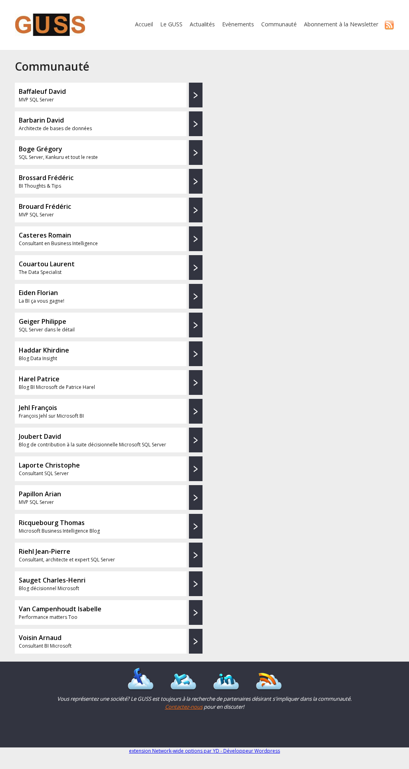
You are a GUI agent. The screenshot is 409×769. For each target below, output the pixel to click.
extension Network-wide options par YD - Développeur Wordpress (204, 750)
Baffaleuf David (42, 91)
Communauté (279, 24)
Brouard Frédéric (45, 206)
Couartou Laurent (47, 264)
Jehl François (38, 407)
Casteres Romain (45, 235)
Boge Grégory (40, 149)
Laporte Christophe (49, 465)
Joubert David (40, 436)
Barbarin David (41, 120)
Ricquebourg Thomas (52, 522)
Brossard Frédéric (46, 177)
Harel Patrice (39, 379)
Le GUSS (171, 24)
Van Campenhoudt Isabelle (60, 608)
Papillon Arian (40, 494)
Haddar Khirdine (44, 350)
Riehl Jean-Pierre (44, 551)
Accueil (144, 24)
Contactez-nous (184, 706)
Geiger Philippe (42, 321)
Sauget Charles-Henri (52, 580)
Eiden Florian (38, 292)
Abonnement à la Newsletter (341, 24)
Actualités (202, 24)
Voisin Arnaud (40, 637)
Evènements (238, 24)
